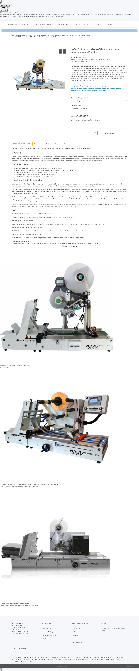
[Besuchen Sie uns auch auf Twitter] (13, 651)
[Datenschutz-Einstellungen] (1, 1)
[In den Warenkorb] (13, 47)
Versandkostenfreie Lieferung (90, 120)
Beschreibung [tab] (38, 144)
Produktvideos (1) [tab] (66, 144)
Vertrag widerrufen (19, 648)
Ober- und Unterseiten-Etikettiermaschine (66, 243)
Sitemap (75, 635)
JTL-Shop (135, 666)
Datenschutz (13, 20)
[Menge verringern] (72, 133)
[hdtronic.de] (4, 24)
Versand (29, 661)
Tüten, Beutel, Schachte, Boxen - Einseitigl (39, 243)
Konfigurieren (5, 8)
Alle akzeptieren (6, 5)
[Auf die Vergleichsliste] (60, 51)
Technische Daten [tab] (51, 144)
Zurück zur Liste (16, 35)
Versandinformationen (50, 635)
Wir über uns (47, 628)
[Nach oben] (1, 669)
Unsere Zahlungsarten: (50, 632)
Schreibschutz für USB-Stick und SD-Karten (113, 629)
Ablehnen (4, 10)
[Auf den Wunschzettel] (64, 51)
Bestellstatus (47, 639)
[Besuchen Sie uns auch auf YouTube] (13, 654)
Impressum (3, 20)
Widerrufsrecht (77, 642)
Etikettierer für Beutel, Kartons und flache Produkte (94, 59)
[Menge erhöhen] (92, 137)
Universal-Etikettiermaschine (88, 243)
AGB (74, 632)
